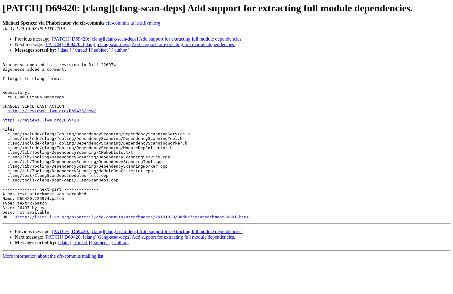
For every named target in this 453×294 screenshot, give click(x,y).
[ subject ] (100, 50)
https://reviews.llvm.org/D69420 (40, 120)
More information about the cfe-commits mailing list (52, 256)
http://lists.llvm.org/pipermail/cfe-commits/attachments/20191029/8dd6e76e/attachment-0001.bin (132, 217)
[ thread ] (81, 50)
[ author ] (120, 50)
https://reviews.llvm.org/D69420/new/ (51, 111)
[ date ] (64, 50)
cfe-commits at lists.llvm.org (133, 23)
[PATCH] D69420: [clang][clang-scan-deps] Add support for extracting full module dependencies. (147, 39)
